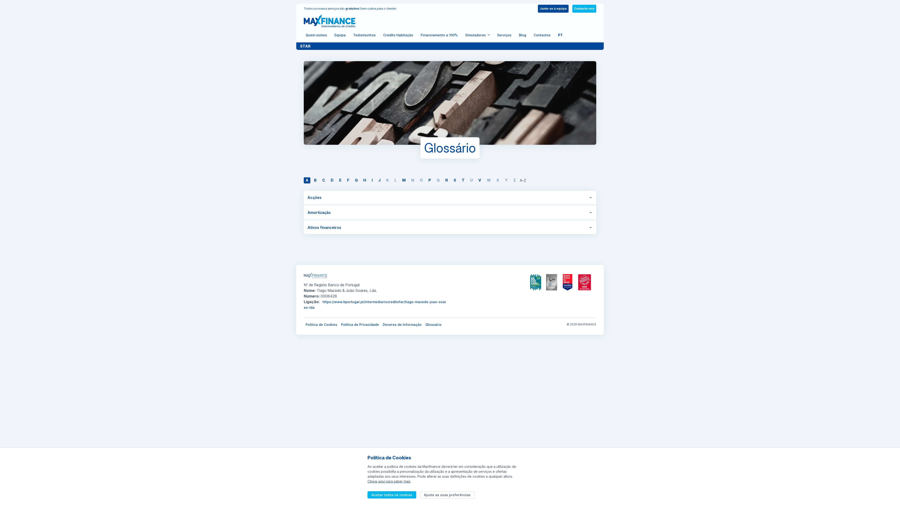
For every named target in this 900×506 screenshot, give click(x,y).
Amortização (319, 212)
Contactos (542, 35)
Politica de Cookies (321, 325)
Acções (315, 197)
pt (560, 35)
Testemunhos (364, 35)
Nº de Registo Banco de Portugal (332, 285)
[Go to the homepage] (329, 21)
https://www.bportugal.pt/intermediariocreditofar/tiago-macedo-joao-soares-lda (375, 304)
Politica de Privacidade (360, 325)
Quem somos (316, 35)
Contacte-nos (584, 8)
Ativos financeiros (324, 227)
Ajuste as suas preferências (447, 495)
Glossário (433, 325)
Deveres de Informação (402, 325)
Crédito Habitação (398, 35)
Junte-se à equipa (553, 8)
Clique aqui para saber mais (389, 481)
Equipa (340, 35)
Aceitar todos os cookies (391, 495)
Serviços (504, 35)
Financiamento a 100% (439, 35)
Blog (522, 35)
